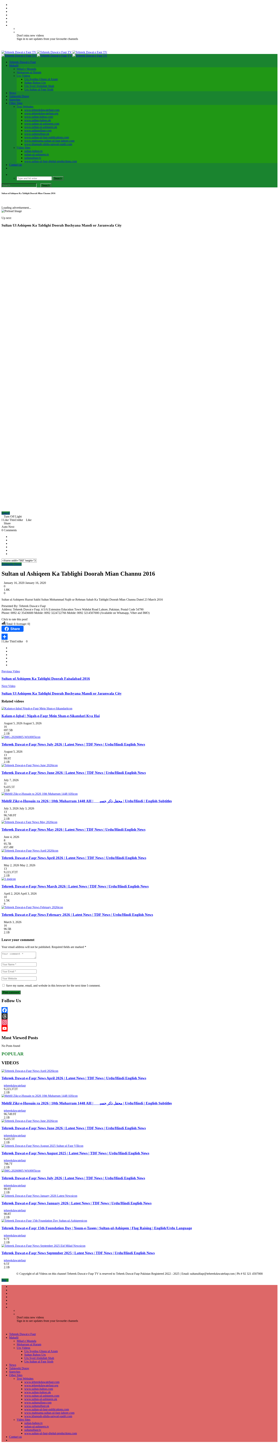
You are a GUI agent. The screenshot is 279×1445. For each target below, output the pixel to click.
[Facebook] (10, 4)
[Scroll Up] (6, 200)
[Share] (139, 637)
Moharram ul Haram (29, 72)
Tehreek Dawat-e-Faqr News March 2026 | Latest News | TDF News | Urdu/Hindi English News (75, 886)
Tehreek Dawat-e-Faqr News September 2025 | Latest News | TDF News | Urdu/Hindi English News (78, 1253)
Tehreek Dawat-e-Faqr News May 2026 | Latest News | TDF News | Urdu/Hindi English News (73, 829)
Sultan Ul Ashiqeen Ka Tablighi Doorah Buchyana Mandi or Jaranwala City (62, 693)
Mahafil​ (13, 65)
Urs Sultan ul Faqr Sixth (38, 89)
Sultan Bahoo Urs (35, 82)
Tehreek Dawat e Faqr (22, 62)
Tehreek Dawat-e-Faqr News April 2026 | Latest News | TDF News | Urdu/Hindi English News (74, 858)
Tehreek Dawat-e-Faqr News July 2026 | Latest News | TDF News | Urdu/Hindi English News (73, 744)
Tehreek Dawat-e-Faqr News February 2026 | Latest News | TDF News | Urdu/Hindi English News (77, 915)
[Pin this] (10, 553)
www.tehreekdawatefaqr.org (41, 113)
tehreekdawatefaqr (15, 1085)
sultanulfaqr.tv (32, 157)
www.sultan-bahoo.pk (37, 120)
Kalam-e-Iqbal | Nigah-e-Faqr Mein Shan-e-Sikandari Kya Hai (51, 716)
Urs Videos (23, 75)
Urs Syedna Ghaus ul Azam (41, 79)
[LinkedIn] (10, 11)
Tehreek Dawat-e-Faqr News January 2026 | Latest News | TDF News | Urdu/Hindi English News (76, 1203)
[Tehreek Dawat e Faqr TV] (54, 52)
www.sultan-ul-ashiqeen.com (41, 123)
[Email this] (10, 547)
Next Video (8, 686)
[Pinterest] (10, 15)
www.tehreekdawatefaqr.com (41, 110)
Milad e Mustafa (26, 69)
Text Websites (25, 106)
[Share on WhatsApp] (10, 543)
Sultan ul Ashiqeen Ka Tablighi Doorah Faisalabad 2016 (46, 679)
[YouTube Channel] (139, 1028)
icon (69, 708)
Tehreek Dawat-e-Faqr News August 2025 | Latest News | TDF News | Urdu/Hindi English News (75, 1153)
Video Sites (23, 147)
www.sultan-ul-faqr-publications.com (46, 137)
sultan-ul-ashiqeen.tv (36, 154)
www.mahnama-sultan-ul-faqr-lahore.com (49, 140)
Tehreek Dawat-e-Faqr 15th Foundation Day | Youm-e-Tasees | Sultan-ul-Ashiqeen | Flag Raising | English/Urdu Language (97, 1228)
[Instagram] (10, 21)
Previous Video (11, 671)
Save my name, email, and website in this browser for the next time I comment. (53, 985)
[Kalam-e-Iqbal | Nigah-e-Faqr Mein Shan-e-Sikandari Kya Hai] (34, 708)
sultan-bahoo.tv (33, 151)
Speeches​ (14, 99)
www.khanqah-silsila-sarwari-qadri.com (48, 144)
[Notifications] (10, 25)
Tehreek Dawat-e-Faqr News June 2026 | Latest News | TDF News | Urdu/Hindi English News (74, 773)
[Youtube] (10, 18)
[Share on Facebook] (10, 536)
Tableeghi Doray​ (19, 96)
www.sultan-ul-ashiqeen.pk (40, 127)
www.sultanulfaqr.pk (36, 134)
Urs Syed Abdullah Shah (39, 86)
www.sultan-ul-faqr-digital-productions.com (50, 161)
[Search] (10, 174)
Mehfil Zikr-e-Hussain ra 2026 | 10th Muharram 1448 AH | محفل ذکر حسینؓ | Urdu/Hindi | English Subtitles (87, 801)
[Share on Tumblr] (10, 550)
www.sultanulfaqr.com (37, 130)
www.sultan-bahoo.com (38, 116)
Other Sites (15, 103)
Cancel (6, 513)
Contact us (15, 164)
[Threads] (139, 1016)
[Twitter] (10, 8)
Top (4, 1280)
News (12, 92)
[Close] (3, 200)
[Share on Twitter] (10, 540)
